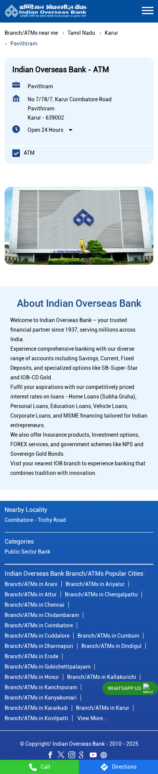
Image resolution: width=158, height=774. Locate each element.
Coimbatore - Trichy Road (35, 520)
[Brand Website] (105, 756)
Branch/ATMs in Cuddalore (37, 636)
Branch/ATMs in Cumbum (108, 636)
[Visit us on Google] (84, 756)
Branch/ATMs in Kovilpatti (36, 718)
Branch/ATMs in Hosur (32, 677)
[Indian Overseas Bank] (46, 11)
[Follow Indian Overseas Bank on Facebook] (52, 756)
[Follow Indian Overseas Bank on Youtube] (95, 756)
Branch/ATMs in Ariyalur (95, 584)
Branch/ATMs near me (31, 33)
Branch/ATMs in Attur (31, 594)
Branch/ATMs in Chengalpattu (101, 594)
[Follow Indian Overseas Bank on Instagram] (73, 756)
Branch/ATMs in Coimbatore (39, 625)
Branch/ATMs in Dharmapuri (39, 646)
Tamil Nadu (81, 33)
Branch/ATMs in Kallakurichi (101, 677)
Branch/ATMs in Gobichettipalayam (48, 667)
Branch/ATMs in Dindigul (111, 646)
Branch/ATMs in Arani (31, 584)
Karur (111, 33)
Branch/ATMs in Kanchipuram (41, 687)
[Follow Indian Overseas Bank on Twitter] (63, 756)
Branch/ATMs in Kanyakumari (41, 698)
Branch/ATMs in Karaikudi (36, 708)
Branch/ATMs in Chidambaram (42, 615)
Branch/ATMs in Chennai (34, 605)
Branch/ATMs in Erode (31, 656)
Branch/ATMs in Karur (102, 708)
